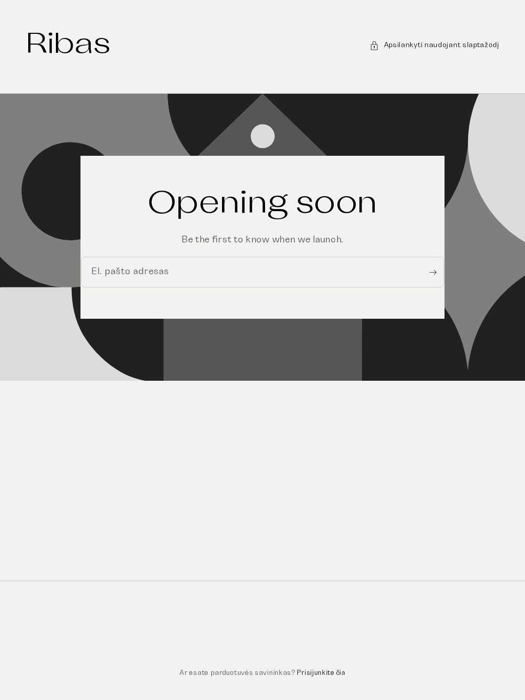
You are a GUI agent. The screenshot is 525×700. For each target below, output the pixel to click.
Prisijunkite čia (321, 673)
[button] (434, 45)
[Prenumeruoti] (432, 272)
